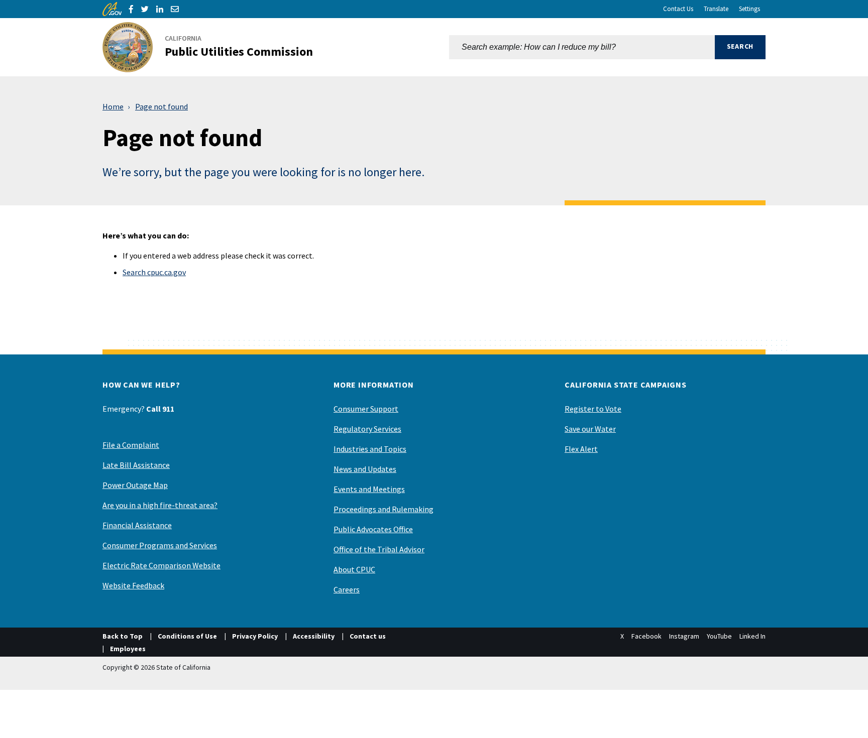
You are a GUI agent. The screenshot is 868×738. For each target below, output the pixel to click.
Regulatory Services (367, 429)
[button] (740, 47)
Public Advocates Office (373, 529)
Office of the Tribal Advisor (379, 549)
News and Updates (365, 469)
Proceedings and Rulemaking (383, 509)
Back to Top (122, 636)
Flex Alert (581, 449)
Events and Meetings (369, 489)
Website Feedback (133, 585)
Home (113, 106)
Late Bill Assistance (136, 465)
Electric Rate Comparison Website (161, 565)
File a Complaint (130, 445)
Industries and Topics (370, 449)
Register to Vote (593, 409)
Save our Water (590, 429)
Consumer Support (366, 409)
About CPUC (354, 569)
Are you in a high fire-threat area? (160, 505)
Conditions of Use (187, 636)
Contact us (368, 636)
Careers (347, 589)
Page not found (161, 106)
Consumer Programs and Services (159, 545)
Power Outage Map (135, 485)
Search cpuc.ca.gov (154, 272)
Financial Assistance (137, 525)
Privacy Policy (255, 636)
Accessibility (314, 636)
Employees (128, 648)
